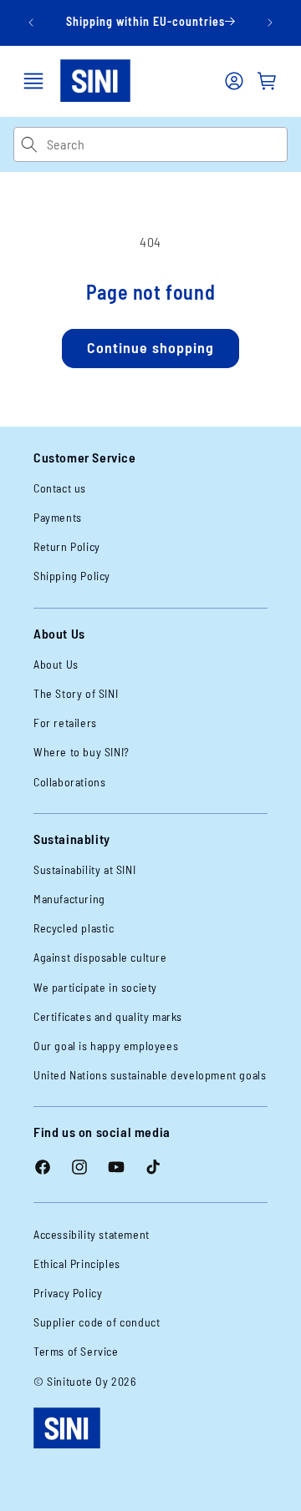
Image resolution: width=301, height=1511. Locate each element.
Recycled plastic (74, 928)
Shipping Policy (71, 576)
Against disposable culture (100, 957)
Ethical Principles (76, 1263)
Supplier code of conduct (96, 1322)
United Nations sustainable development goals (149, 1075)
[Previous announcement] (31, 22)
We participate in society (95, 987)
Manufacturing (69, 899)
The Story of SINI (75, 693)
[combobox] (167, 144)
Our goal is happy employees (105, 1045)
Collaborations (69, 782)
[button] (33, 81)
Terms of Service (76, 1351)
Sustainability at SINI (84, 869)
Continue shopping (150, 347)
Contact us (59, 488)
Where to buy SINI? (81, 752)
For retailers (65, 722)
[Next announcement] (270, 22)
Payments (57, 517)
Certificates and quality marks (107, 1016)
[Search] (29, 144)
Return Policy (66, 546)
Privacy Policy (67, 1293)
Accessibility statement (91, 1234)
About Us (56, 664)
